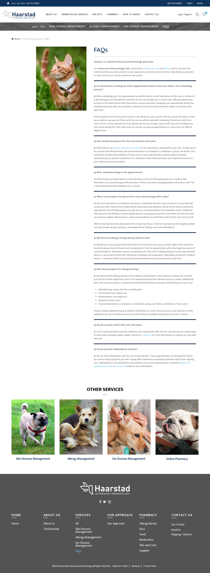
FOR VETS (97, 14)
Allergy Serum (148, 523)
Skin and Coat (147, 545)
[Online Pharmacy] (177, 427)
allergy (166, 68)
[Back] (35, 27)
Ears (142, 529)
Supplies (144, 550)
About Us (49, 523)
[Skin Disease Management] (33, 427)
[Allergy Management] (81, 427)
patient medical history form (126, 148)
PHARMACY (113, 14)
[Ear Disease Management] (129, 427)
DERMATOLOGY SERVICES (75, 14)
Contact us (147, 335)
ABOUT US (51, 14)
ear (157, 68)
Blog (200, 3)
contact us (121, 366)
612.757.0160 (33, 3)
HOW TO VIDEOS (131, 14)
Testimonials (51, 529)
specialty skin (148, 68)
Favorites (206, 13)
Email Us (176, 530)
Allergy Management (105, 26)
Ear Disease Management (141, 26)
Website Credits (120, 566)
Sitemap (136, 566)
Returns (187, 534)
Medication (146, 539)
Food (142, 534)
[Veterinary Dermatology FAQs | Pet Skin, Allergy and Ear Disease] (18, 14)
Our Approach (116, 523)
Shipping (176, 534)
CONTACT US (152, 14)
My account (175, 3)
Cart (190, 3)
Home (17, 39)
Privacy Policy (149, 566)
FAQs (166, 26)
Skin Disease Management (67, 26)
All (43, 26)
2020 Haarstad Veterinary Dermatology (73, 566)
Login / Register (185, 14)
